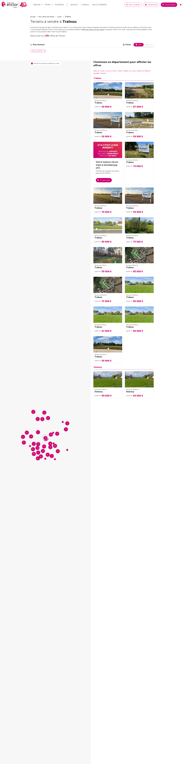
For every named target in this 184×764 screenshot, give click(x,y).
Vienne (103, 73)
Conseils (85, 5)
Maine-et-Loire (130, 71)
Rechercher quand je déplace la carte (46, 63)
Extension (59, 5)
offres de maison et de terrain (93, 29)
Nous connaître (99, 5)
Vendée (96, 73)
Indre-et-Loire (98, 71)
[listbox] (37, 45)
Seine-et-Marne (143, 71)
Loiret (120, 71)
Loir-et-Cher (111, 71)
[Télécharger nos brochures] (180, 4)
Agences (74, 5)
